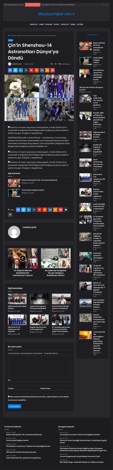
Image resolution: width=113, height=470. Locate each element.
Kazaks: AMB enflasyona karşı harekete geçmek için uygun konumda (99, 119)
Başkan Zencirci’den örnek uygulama (38, 328)
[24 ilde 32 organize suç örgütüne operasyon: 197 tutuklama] (85, 269)
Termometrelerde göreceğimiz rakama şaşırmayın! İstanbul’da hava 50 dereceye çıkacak (99, 341)
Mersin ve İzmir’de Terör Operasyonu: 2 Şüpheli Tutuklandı (99, 287)
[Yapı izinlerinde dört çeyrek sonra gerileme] (85, 99)
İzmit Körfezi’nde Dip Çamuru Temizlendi (60, 307)
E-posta (11, 388)
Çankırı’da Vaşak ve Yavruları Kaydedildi (38, 307)
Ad (9, 380)
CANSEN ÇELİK (17, 64)
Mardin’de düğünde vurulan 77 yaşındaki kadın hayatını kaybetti (99, 239)
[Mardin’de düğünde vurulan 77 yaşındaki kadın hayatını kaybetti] (85, 237)
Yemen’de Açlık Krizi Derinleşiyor (98, 255)
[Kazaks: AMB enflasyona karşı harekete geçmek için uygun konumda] (85, 116)
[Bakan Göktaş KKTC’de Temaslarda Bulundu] (14, 183)
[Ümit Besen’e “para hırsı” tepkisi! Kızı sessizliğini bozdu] (85, 73)
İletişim (80, 24)
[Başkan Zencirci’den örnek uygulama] (39, 319)
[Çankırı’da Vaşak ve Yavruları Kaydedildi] (39, 299)
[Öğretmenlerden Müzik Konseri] (17, 299)
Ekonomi (48, 24)
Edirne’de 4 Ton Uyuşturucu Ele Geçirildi (14, 329)
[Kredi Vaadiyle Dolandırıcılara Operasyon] (85, 207)
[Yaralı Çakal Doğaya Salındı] (14, 193)
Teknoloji (65, 24)
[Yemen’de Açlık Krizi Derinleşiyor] (85, 256)
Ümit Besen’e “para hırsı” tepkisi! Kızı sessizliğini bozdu (60, 5)
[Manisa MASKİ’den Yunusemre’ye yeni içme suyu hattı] (85, 318)
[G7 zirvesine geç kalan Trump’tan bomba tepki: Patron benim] (61, 319)
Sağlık (56, 24)
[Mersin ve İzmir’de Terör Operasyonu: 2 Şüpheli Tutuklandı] (85, 286)
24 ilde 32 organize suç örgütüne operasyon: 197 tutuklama (99, 270)
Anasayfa (34, 24)
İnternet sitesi (45, 388)
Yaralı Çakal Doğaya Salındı (33, 190)
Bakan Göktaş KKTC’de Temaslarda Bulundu (39, 180)
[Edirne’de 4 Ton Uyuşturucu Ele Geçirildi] (17, 319)
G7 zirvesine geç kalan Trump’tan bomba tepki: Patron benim (61, 329)
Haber (41, 24)
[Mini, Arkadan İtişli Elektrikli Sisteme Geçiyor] (85, 303)
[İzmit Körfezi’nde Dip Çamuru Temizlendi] (61, 299)
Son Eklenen (92, 35)
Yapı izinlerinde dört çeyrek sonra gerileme (98, 100)
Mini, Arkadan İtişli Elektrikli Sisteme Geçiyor (98, 303)
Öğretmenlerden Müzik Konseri (17, 307)
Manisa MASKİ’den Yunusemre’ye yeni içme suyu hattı (99, 319)
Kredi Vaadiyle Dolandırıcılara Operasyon (99, 206)
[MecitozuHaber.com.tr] (56, 14)
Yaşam (72, 24)
